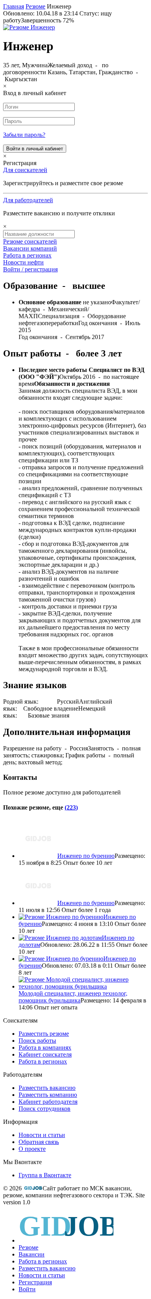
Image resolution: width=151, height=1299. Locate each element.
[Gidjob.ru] (33, 1188)
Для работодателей (28, 200)
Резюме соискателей (30, 241)
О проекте (32, 1149)
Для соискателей (25, 170)
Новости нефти (23, 262)
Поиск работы (37, 1040)
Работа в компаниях (45, 1047)
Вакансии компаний (30, 248)
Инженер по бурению (86, 855)
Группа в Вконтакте (45, 1175)
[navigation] (75, 1252)
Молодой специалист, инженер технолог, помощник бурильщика (73, 997)
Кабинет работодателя (48, 1101)
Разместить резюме (44, 1033)
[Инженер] (29, 27)
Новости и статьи (42, 1135)
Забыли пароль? (24, 134)
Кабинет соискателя (45, 1054)
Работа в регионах (27, 255)
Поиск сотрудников (44, 1108)
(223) (71, 807)
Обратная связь (39, 1142)
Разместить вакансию (47, 1087)
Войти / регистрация (30, 269)
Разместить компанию (48, 1094)
